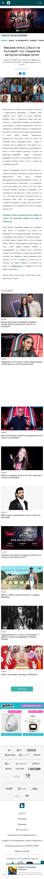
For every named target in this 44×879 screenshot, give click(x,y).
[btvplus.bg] (7, 764)
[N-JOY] (9, 789)
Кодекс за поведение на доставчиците (22, 840)
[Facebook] (13, 863)
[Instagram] (20, 863)
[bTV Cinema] (31, 750)
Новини (4, 40)
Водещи (33, 40)
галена (15, 278)
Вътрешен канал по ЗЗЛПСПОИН (22, 846)
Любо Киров (31, 275)
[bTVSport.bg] (34, 768)
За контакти (22, 829)
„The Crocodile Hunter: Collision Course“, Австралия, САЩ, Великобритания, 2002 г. (25, 874)
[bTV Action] (9, 755)
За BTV (22, 813)
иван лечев (7, 278)
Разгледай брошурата (32, 706)
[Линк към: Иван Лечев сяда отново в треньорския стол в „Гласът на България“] (22, 426)
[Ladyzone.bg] (19, 769)
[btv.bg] (9, 750)
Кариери (22, 824)
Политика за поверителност (22, 835)
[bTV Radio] (22, 789)
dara (38, 275)
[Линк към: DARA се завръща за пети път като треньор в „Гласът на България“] (22, 465)
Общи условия (22, 851)
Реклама (22, 819)
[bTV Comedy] (19, 750)
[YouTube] (29, 863)
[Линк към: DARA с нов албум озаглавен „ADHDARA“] (22, 665)
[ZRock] (28, 796)
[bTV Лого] (22, 805)
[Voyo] (7, 769)
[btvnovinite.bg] (21, 764)
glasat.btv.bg (17, 266)
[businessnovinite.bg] (36, 764)
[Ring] (36, 755)
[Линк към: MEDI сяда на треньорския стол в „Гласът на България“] (22, 505)
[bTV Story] (24, 755)
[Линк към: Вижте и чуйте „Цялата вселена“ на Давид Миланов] (22, 585)
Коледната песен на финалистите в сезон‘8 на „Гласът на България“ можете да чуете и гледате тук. (22, 218)
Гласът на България (14, 35)
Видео (11, 40)
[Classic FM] (17, 795)
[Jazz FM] (35, 789)
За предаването (22, 40)
